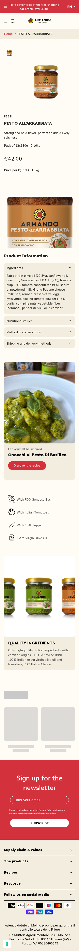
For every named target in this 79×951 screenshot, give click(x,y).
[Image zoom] (45, 76)
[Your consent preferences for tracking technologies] (7, 944)
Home (8, 33)
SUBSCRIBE (39, 822)
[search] (12, 21)
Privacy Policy (46, 810)
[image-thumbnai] (9, 52)
